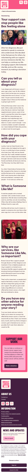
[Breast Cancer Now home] (4, 5)
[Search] (21, 2)
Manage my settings (14, 460)
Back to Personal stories (9, 11)
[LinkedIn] (3, 403)
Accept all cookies (14, 470)
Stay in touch (9, 438)
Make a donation (11, 366)
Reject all (14, 465)
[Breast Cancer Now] (14, 384)
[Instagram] (12, 403)
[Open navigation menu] (25, 2)
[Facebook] (7, 403)
